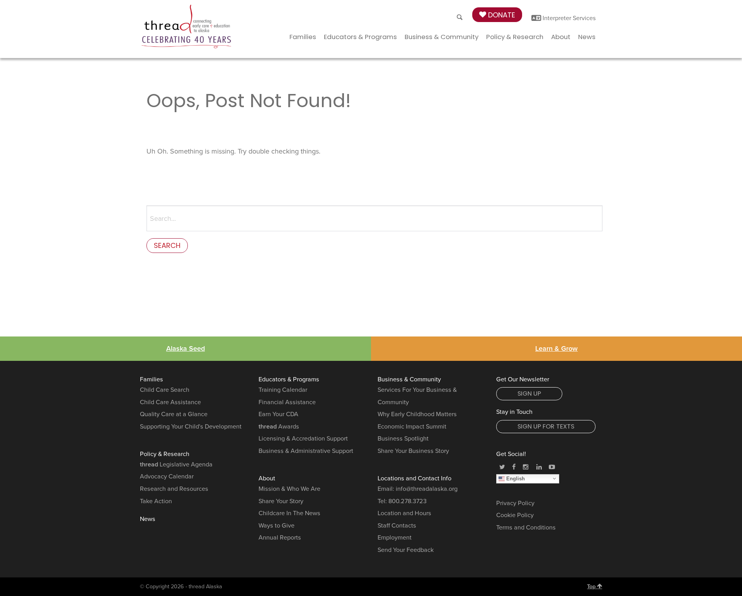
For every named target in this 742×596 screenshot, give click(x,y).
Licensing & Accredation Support (303, 438)
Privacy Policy (515, 503)
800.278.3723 (407, 501)
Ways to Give (276, 525)
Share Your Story (281, 501)
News (587, 36)
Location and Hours (404, 513)
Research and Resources (174, 489)
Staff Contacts (397, 525)
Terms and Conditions (526, 527)
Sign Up (529, 393)
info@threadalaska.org (427, 489)
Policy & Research (514, 36)
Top (592, 586)
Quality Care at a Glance (174, 414)
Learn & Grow (556, 348)
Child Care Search (164, 390)
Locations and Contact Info (414, 478)
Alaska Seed (185, 348)
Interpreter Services (568, 18)
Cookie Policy (515, 515)
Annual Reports (280, 537)
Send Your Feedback (406, 550)
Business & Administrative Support (306, 451)
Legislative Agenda (176, 464)
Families (302, 36)
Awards (279, 426)
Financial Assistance (287, 402)
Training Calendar (283, 390)
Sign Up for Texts (545, 426)
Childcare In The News (289, 513)
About (560, 36)
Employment (395, 537)
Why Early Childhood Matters (417, 414)
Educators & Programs (360, 36)
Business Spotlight (403, 438)
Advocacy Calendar (167, 476)
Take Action (156, 501)
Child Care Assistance (170, 402)
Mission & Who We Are (289, 489)
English (515, 478)
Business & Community (441, 36)
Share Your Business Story (413, 451)
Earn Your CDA (278, 414)
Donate (500, 15)
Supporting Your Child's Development (191, 426)
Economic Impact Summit (412, 426)
